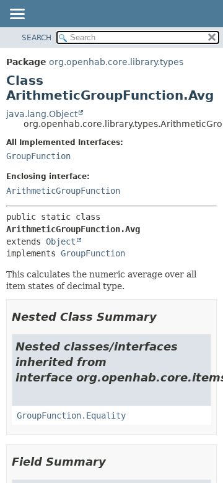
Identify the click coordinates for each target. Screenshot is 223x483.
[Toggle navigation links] (16, 15)
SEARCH (36, 37)
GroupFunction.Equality (71, 415)
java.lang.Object (41, 114)
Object (61, 241)
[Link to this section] (165, 316)
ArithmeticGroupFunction (63, 191)
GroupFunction (38, 156)
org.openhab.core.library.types (116, 62)
